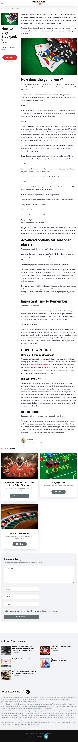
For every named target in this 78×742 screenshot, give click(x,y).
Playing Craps (58, 483)
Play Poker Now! (19, 496)
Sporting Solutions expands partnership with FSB (61, 660)
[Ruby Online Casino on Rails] (6, 667)
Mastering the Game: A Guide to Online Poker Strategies (19, 484)
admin (31, 440)
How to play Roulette (19, 533)
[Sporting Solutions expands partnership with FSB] (45, 667)
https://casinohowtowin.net (40, 365)
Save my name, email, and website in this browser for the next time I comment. (32, 611)
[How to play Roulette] (19, 529)
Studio (5, 42)
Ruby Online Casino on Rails (22, 659)
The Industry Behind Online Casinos (61, 647)
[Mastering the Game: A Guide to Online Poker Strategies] (19, 478)
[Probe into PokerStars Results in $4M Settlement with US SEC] (6, 679)
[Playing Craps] (58, 478)
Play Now (9, 57)
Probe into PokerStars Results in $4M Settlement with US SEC (24, 672)
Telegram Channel (46, 736)
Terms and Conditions (36, 736)
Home (3, 8)
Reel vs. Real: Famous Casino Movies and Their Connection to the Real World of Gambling (23, 648)
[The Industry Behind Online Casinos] (45, 654)
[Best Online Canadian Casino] (39, 3)
